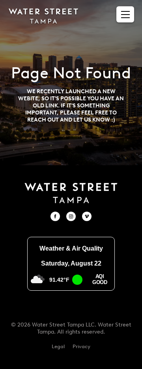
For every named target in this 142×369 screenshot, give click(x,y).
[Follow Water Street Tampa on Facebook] (55, 216)
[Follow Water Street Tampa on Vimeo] (87, 216)
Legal (58, 346)
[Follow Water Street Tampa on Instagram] (71, 216)
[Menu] (125, 14)
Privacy (81, 346)
